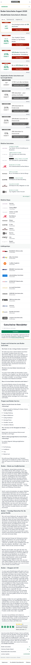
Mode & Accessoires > (11, 657)
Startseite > (3, 657)
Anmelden (15, 331)
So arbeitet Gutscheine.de (17, 662)
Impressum (5, 662)
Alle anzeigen (26, 196)
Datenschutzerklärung (17, 337)
